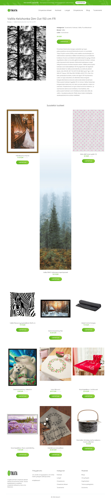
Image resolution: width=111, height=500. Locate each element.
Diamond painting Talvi (55, 331)
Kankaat (58, 10)
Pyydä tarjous (81, 2)
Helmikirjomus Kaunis (22, 155)
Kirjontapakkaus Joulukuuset (88, 389)
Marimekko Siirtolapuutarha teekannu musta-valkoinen (88, 441)
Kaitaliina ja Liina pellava (55, 448)
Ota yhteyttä (85, 478)
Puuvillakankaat (86, 27)
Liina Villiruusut (55, 389)
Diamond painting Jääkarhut (22, 389)
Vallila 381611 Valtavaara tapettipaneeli (55, 272)
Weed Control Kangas (88, 323)
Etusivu (9, 22)
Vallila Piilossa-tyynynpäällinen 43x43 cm (22, 323)
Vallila (80, 27)
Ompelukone (78, 10)
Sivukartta (85, 487)
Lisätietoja (64, 41)
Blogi (88, 10)
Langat (67, 10)
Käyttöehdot (85, 481)
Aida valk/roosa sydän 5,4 (88, 154)
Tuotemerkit (97, 10)
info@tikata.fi (36, 480)
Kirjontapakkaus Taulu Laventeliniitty (22, 448)
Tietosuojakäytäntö (87, 484)
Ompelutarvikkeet (45, 10)
